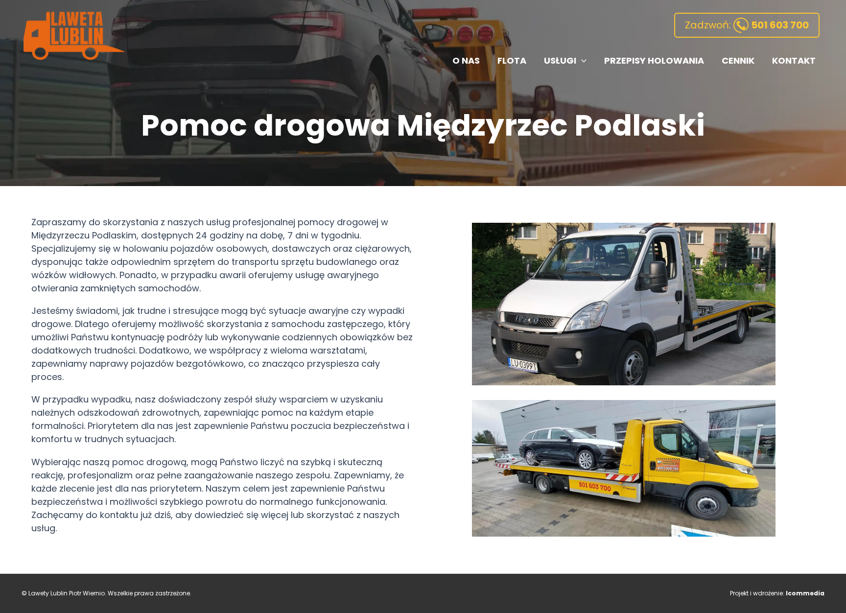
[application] (581, 61)
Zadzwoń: (747, 25)
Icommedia (805, 593)
